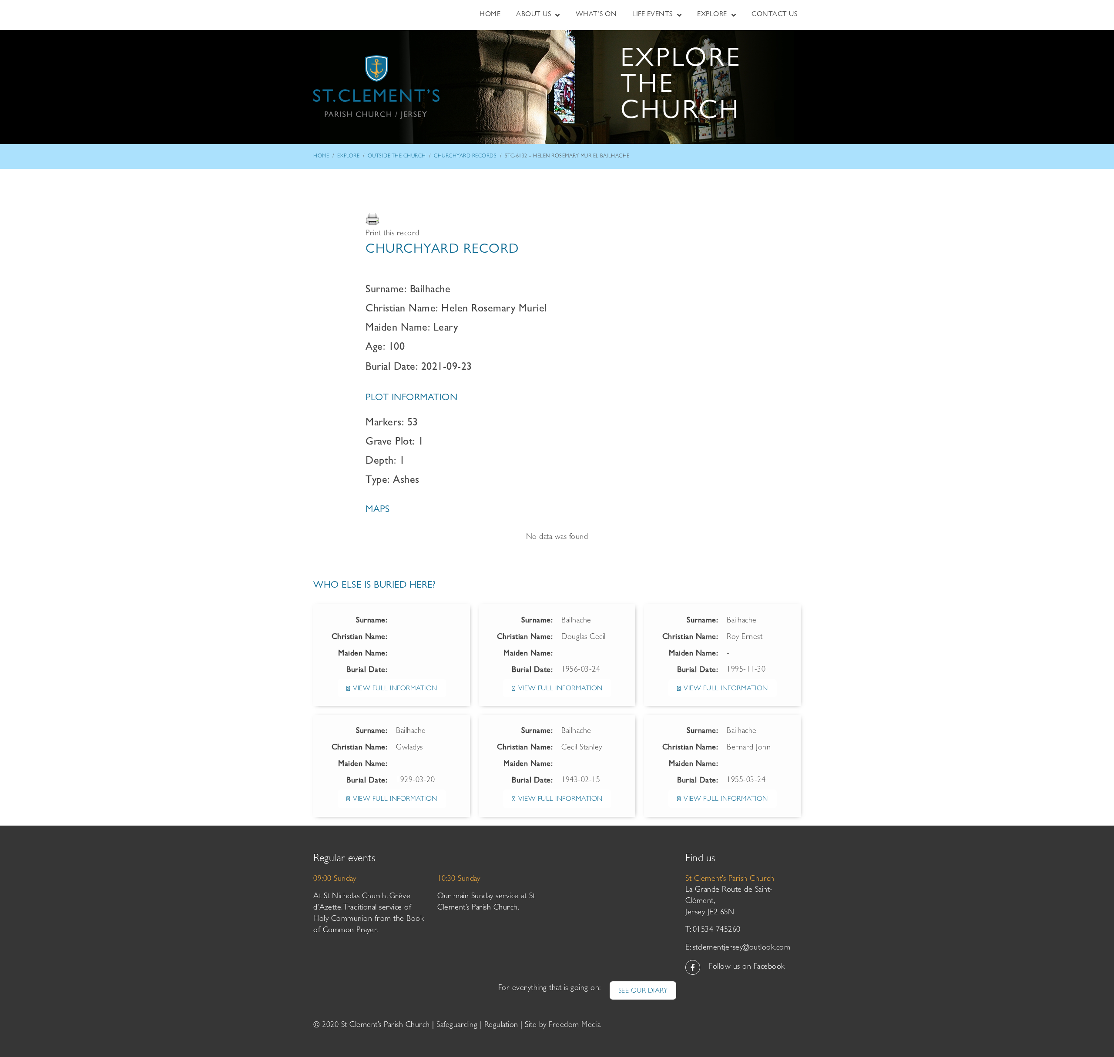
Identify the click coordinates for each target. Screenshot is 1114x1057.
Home (321, 156)
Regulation (501, 1026)
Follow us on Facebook (747, 967)
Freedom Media (575, 1026)
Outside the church (397, 156)
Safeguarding (456, 1026)
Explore (348, 156)
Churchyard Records (465, 156)
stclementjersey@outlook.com (742, 948)
